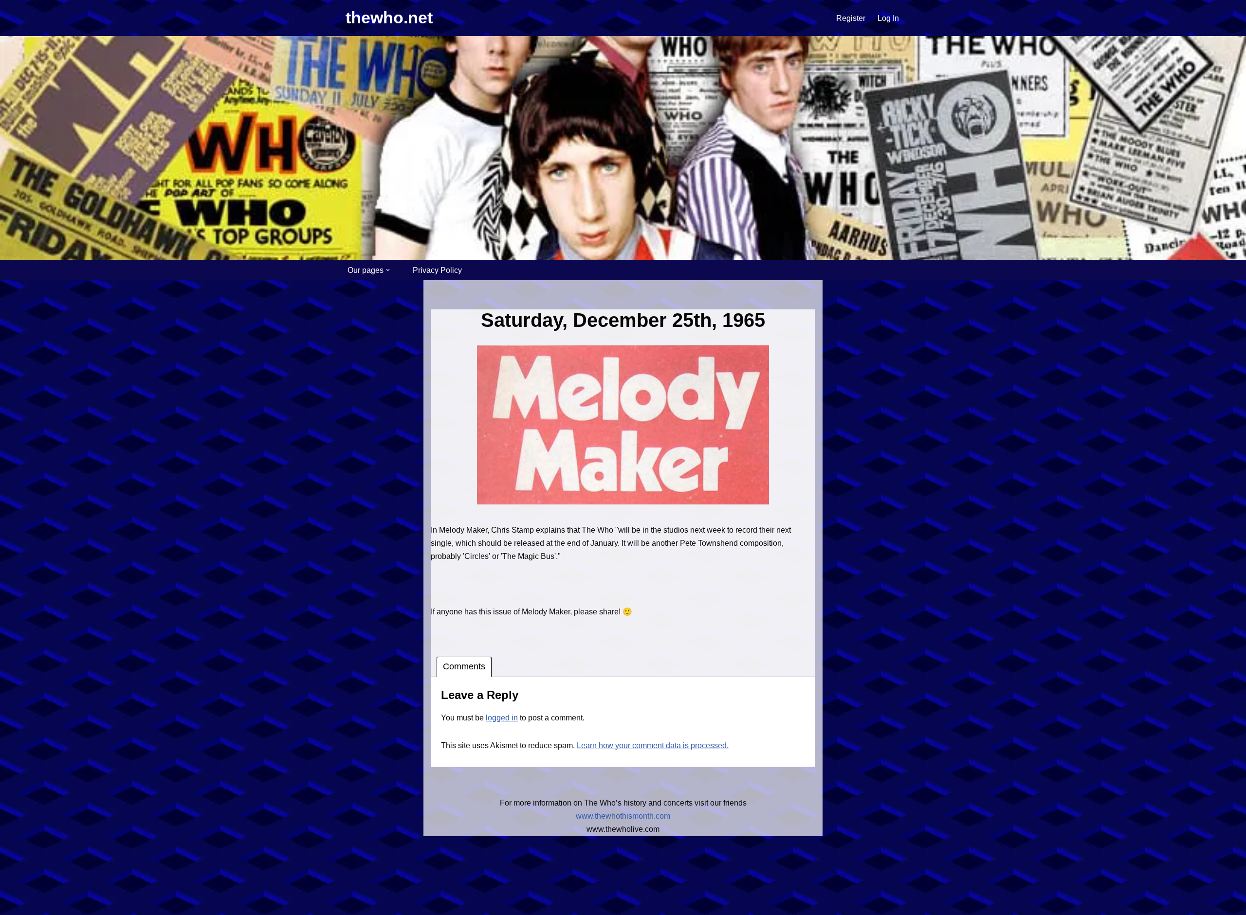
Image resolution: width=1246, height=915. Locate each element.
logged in (502, 718)
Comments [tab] (464, 666)
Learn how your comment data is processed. (653, 745)
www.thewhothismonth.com (623, 816)
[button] (388, 270)
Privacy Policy (437, 270)
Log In (888, 18)
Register (850, 18)
